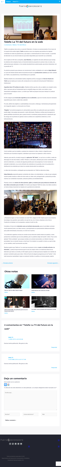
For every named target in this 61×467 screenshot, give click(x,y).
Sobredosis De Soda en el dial (40, 290)
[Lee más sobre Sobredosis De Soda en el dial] (44, 281)
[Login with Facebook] (5, 384)
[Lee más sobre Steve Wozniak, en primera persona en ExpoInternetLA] (17, 302)
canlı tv (10, 337)
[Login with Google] (8, 384)
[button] (2, 1)
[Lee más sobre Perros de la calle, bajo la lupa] (17, 281)
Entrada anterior (7, 263)
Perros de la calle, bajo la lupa (13, 290)
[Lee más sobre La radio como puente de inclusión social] (44, 301)
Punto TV (15, 1)
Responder (54, 347)
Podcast (8, 1)
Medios (15, 45)
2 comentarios (8, 45)
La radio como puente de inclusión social (43, 309)
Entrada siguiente (53, 263)
